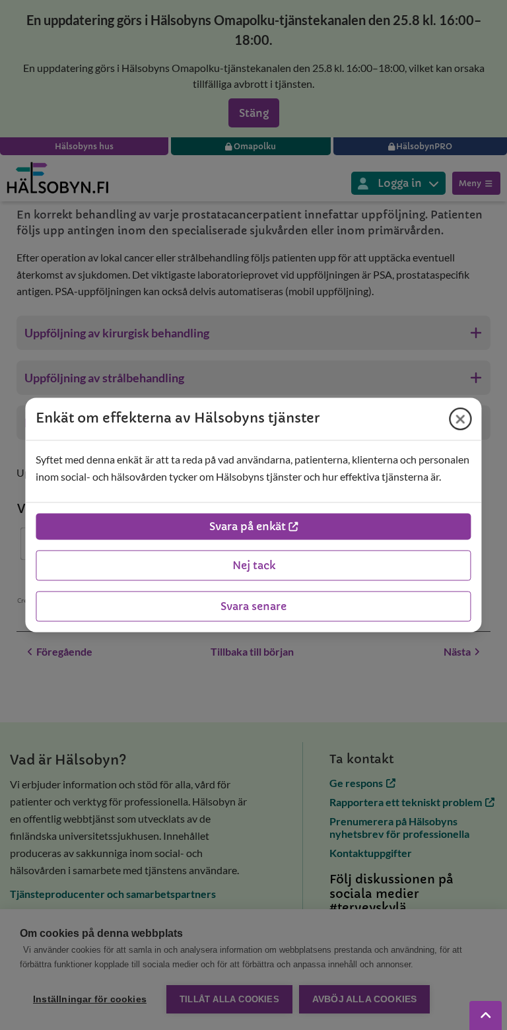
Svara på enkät (247, 526)
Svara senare (253, 606)
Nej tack (253, 565)
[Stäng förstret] (460, 418)
